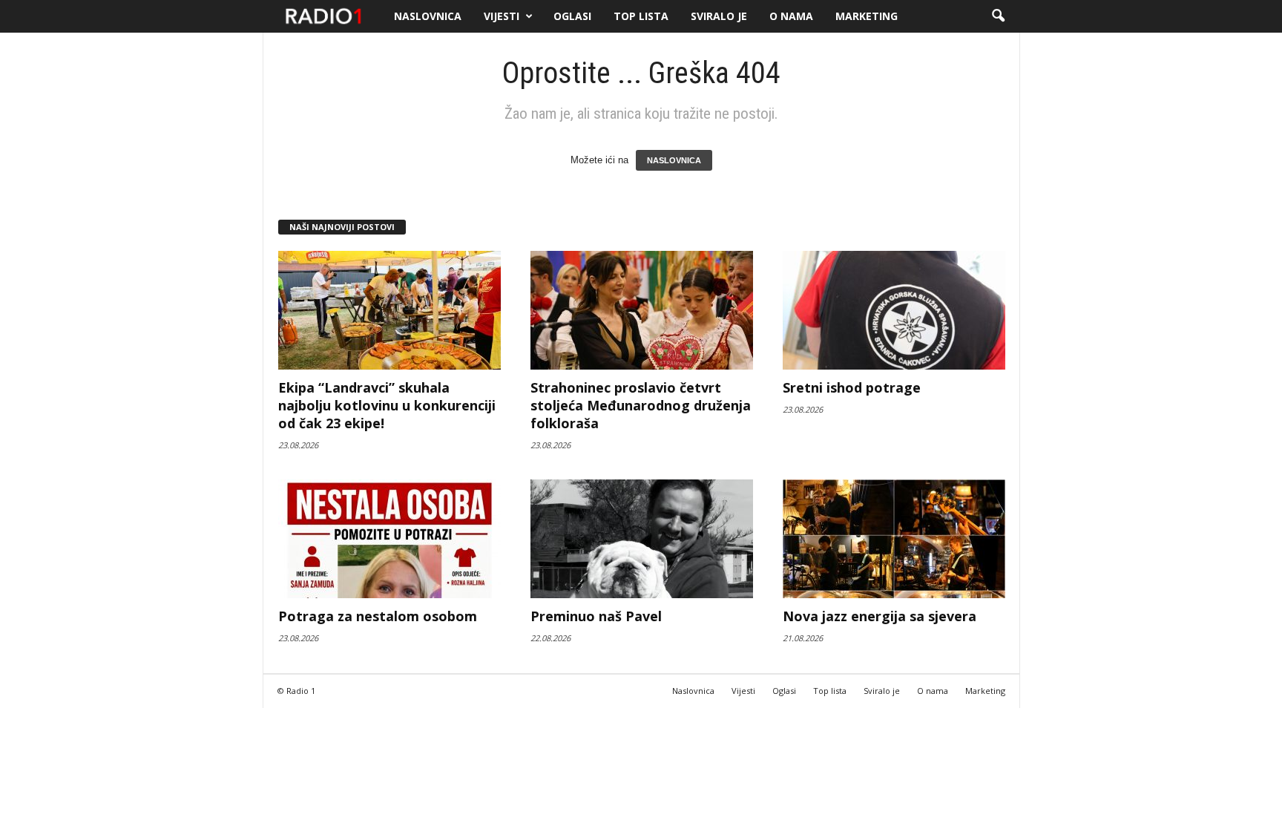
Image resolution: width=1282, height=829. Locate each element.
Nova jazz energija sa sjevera (879, 616)
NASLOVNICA (674, 160)
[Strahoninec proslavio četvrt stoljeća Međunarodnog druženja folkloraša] (641, 310)
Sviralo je (719, 16)
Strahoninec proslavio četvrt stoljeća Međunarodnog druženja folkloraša (640, 405)
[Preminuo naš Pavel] (641, 538)
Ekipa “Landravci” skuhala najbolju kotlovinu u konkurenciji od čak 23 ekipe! (387, 405)
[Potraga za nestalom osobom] (389, 538)
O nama (791, 16)
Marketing (866, 16)
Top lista (641, 16)
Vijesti (501, 16)
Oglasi (572, 16)
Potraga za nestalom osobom (377, 616)
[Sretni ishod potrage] (894, 310)
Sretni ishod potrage (852, 387)
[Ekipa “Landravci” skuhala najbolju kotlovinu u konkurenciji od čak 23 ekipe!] (389, 310)
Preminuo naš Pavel (596, 616)
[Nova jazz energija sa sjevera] (894, 538)
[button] (998, 16)
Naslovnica (427, 16)
